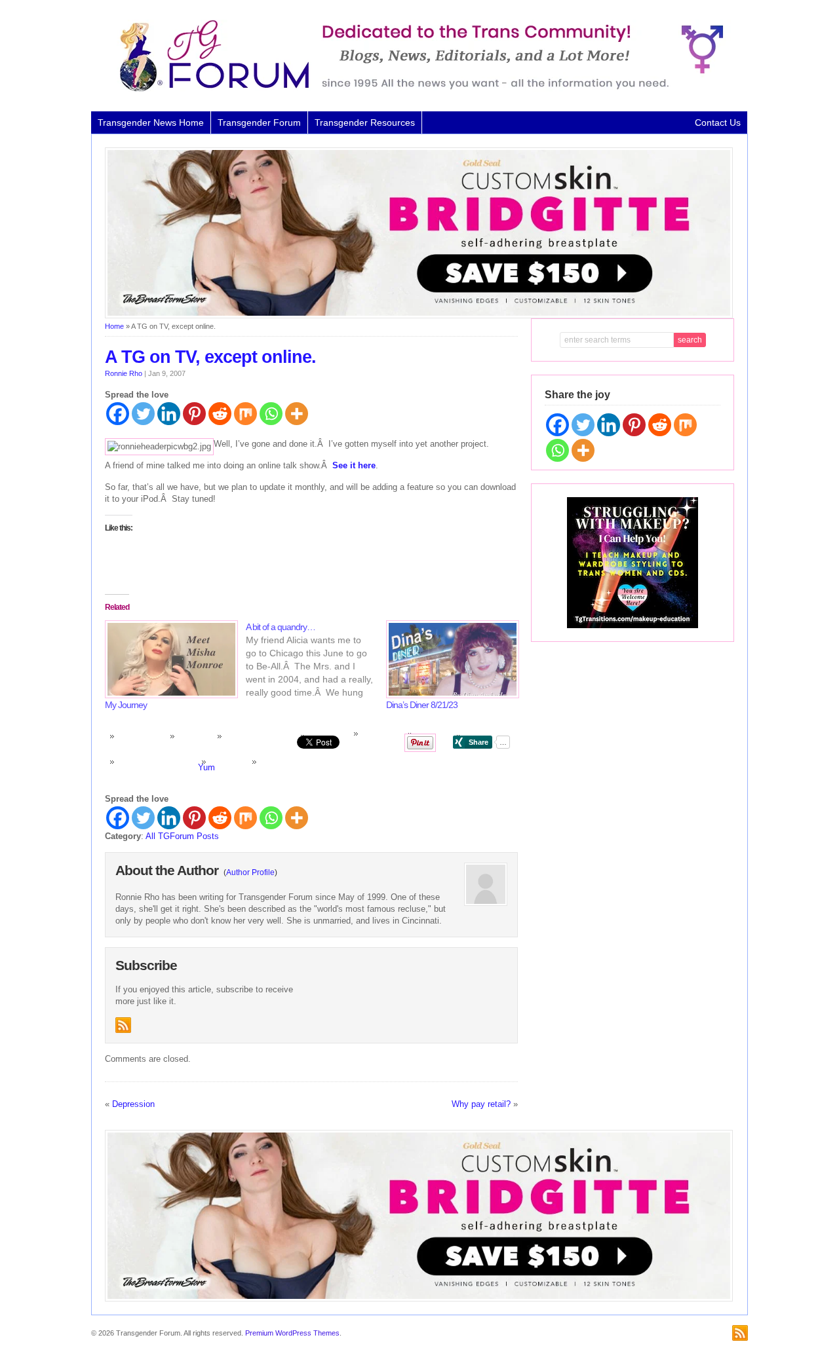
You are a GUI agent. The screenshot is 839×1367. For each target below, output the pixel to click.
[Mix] (245, 413)
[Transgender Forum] (415, 89)
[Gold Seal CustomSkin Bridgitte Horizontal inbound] (419, 315)
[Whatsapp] (271, 413)
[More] (296, 413)
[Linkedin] (168, 413)
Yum (206, 767)
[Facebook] (117, 413)
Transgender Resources (365, 122)
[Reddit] (219, 413)
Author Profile (250, 872)
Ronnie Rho (123, 373)
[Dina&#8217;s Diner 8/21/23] (450, 659)
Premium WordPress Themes (292, 1333)
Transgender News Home (151, 122)
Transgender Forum (259, 122)
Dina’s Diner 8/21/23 (422, 705)
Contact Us (718, 122)
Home (114, 326)
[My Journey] (169, 659)
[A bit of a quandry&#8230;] (316, 659)
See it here (354, 465)
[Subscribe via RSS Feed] (123, 1025)
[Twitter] (143, 413)
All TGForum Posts (182, 836)
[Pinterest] (194, 413)
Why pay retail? (481, 1104)
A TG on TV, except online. (210, 357)
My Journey (126, 705)
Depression (133, 1104)
